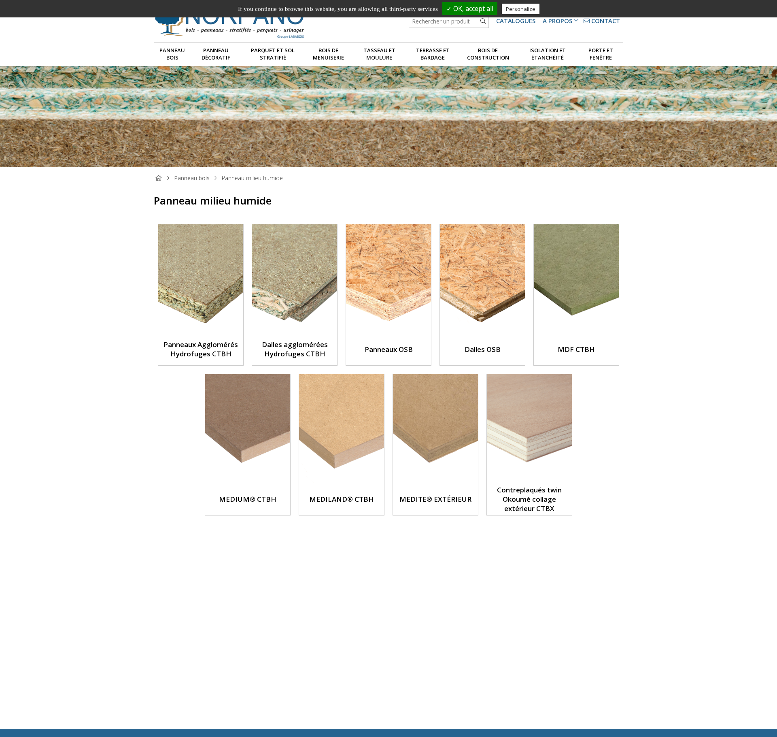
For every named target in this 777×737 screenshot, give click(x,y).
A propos (557, 21)
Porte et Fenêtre (600, 54)
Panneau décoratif (216, 54)
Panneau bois (172, 54)
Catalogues (515, 21)
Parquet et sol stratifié (273, 54)
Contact (605, 21)
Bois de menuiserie (328, 54)
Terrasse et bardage (433, 54)
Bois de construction (488, 54)
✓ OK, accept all (469, 8)
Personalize (520, 9)
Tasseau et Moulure (379, 54)
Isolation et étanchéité (547, 54)
